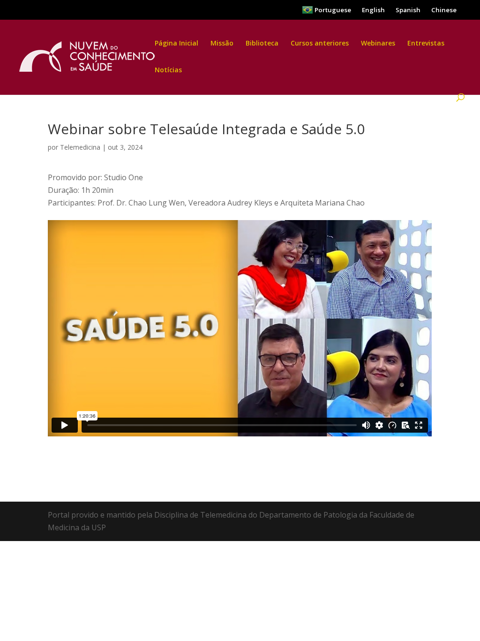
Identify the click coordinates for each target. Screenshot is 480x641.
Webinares (378, 43)
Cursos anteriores (320, 43)
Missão (221, 43)
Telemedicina (80, 147)
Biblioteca (262, 43)
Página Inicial (176, 43)
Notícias (168, 70)
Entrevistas (425, 43)
